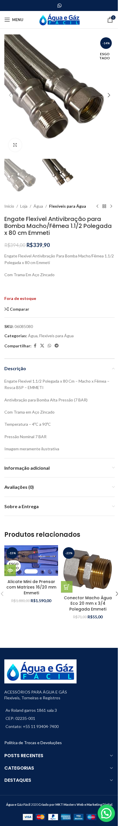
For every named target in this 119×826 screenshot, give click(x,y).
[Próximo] (111, 206)
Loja (23, 206)
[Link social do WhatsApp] (59, 5)
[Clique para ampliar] (15, 145)
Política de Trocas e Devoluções (33, 742)
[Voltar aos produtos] (104, 206)
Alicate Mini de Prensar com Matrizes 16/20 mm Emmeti (31, 587)
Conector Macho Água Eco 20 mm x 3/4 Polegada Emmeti (88, 603)
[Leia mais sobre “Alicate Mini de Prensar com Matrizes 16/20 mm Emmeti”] (10, 570)
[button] (10, 95)
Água (38, 206)
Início (9, 206)
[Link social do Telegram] (56, 346)
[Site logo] (59, 19)
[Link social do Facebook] (34, 346)
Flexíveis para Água (67, 206)
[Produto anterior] (97, 206)
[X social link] (42, 346)
